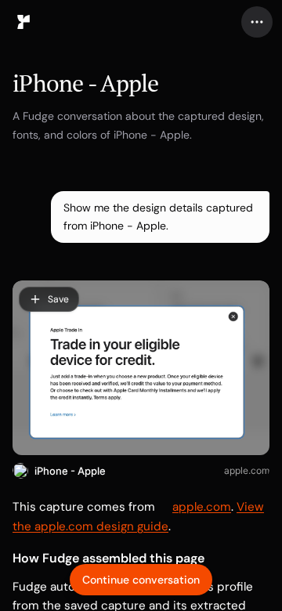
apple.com (246, 470)
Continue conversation (141, 580)
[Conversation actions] (257, 22)
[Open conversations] (23, 22)
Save (58, 299)
